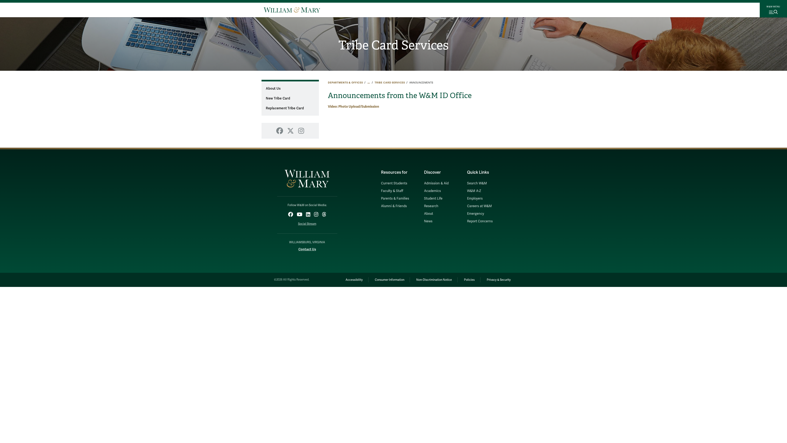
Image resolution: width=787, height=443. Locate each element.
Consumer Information (389, 280)
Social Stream (307, 224)
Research (431, 206)
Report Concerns (480, 221)
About (428, 214)
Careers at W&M (479, 206)
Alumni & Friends (394, 206)
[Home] (292, 9)
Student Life (433, 198)
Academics (432, 191)
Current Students (394, 183)
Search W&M (477, 183)
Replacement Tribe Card (285, 108)
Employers (475, 198)
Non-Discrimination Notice (434, 280)
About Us (273, 89)
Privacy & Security (499, 280)
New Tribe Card (278, 98)
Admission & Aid (436, 183)
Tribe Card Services (393, 45)
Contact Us (307, 249)
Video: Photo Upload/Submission (353, 106)
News (428, 221)
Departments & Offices (345, 82)
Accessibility (354, 280)
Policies (469, 280)
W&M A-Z (474, 191)
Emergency (475, 214)
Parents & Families (395, 198)
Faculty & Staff (392, 191)
